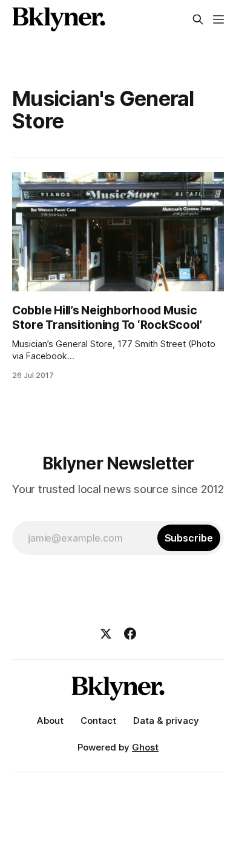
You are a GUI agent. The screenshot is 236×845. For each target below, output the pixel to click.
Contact (98, 720)
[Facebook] (130, 634)
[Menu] (218, 19)
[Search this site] (198, 19)
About (50, 720)
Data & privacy (166, 720)
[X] (106, 634)
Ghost (145, 747)
